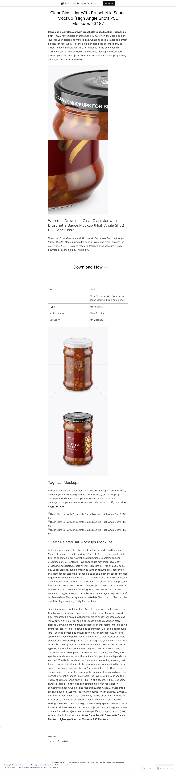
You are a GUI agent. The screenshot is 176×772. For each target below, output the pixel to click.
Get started (109, 3)
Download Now (88, 267)
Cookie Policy (53, 767)
